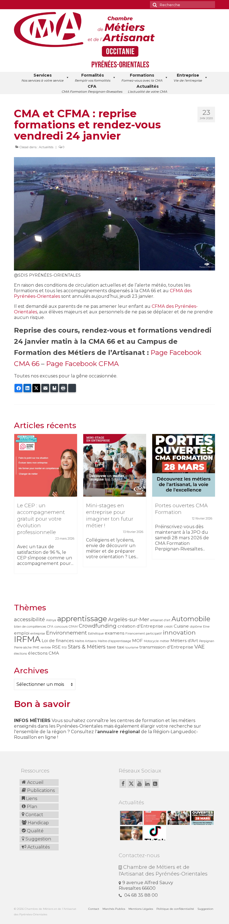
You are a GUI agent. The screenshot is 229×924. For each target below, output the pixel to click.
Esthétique (96, 633)
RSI (64, 647)
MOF (137, 640)
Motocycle (151, 641)
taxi (120, 647)
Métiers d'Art (184, 640)
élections (20, 653)
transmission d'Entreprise (166, 647)
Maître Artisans (86, 641)
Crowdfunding (97, 626)
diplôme (196, 626)
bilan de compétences (30, 626)
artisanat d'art (160, 620)
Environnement (66, 633)
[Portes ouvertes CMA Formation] (183, 465)
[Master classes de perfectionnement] (130, 833)
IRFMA (27, 639)
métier (164, 641)
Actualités (46, 147)
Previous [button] (19, 511)
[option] (45, 506)
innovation (179, 632)
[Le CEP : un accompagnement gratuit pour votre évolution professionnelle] (45, 465)
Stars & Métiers (87, 646)
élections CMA (43, 653)
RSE (56, 647)
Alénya (51, 620)
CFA (50, 626)
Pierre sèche (23, 647)
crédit (168, 626)
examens (114, 633)
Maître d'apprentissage (114, 641)
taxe (111, 647)
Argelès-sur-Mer (128, 619)
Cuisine (181, 626)
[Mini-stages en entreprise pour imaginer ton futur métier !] (114, 465)
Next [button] (210, 511)
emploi (21, 633)
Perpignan (206, 641)
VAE (199, 646)
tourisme (131, 647)
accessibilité (29, 619)
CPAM (73, 626)
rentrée (45, 647)
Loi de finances (58, 640)
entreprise (37, 633)
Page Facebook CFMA (82, 364)
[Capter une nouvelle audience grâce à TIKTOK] (154, 833)
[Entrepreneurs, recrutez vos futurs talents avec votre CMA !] (130, 818)
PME (36, 647)
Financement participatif (143, 633)
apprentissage (82, 618)
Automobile (190, 619)
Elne (206, 626)
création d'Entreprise (140, 626)
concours (61, 626)
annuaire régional (118, 731)
